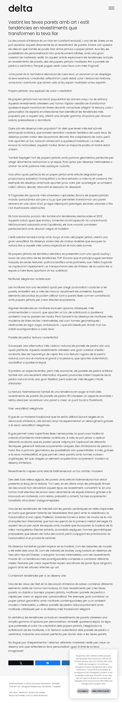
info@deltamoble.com (31, 686)
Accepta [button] (82, 691)
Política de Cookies (37, 692)
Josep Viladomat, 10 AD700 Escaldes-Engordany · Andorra (34, 683)
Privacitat (23, 692)
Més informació (100, 691)
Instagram (46, 686)
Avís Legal (13, 692)
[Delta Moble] (20, 8)
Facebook (57, 686)
